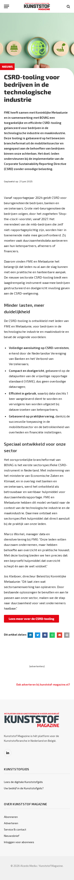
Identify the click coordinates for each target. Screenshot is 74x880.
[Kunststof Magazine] (37, 6)
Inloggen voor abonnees (19, 842)
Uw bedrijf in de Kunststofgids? (24, 788)
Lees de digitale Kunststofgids (23, 782)
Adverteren (11, 823)
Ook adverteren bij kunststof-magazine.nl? (43, 684)
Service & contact (15, 829)
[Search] (68, 6)
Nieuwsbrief (11, 835)
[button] (30, 635)
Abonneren (11, 816)
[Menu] (6, 6)
